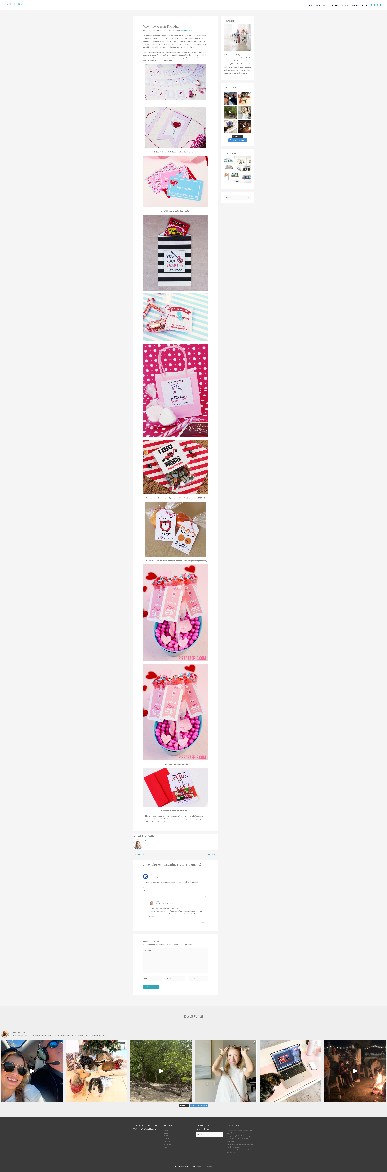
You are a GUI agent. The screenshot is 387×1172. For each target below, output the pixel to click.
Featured (163, 30)
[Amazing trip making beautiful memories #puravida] (230, 112)
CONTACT (355, 5)
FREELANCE (344, 5)
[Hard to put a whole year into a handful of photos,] (244, 126)
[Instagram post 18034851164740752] (230, 98)
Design (157, 30)
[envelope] (372, 5)
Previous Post (139, 854)
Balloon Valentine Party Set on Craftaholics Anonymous (175, 152)
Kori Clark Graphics (175, 30)
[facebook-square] (375, 5)
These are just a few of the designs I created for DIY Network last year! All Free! (175, 498)
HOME (311, 5)
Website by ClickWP (204, 1166)
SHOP (325, 5)
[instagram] (378, 5)
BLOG (318, 5)
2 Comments (148, 30)
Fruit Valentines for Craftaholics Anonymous (160, 561)
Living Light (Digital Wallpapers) (238, 1136)
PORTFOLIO (334, 5)
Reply (206, 896)
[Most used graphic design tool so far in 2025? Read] (244, 112)
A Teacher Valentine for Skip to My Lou (175, 811)
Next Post (212, 854)
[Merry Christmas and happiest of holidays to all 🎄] (244, 98)
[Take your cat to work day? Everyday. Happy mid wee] (230, 126)
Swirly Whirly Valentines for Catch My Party (175, 211)
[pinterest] (381, 5)
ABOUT (364, 5)
